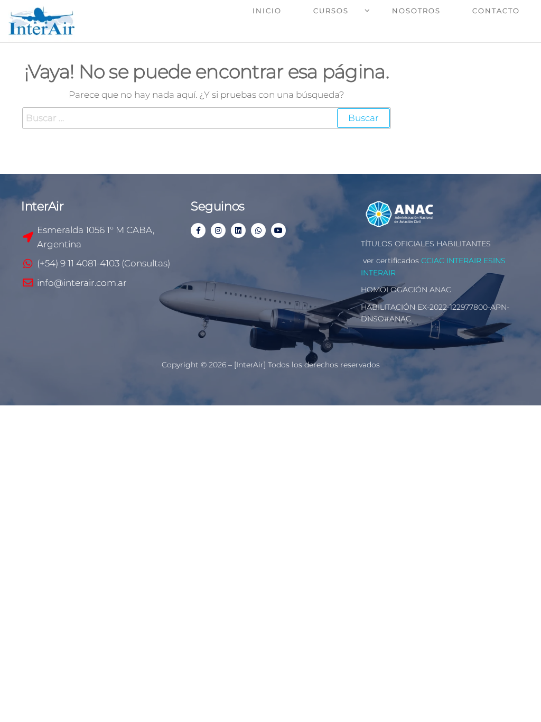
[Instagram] (218, 230)
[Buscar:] (206, 118)
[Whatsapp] (258, 230)
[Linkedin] (238, 230)
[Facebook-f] (198, 230)
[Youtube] (278, 230)
